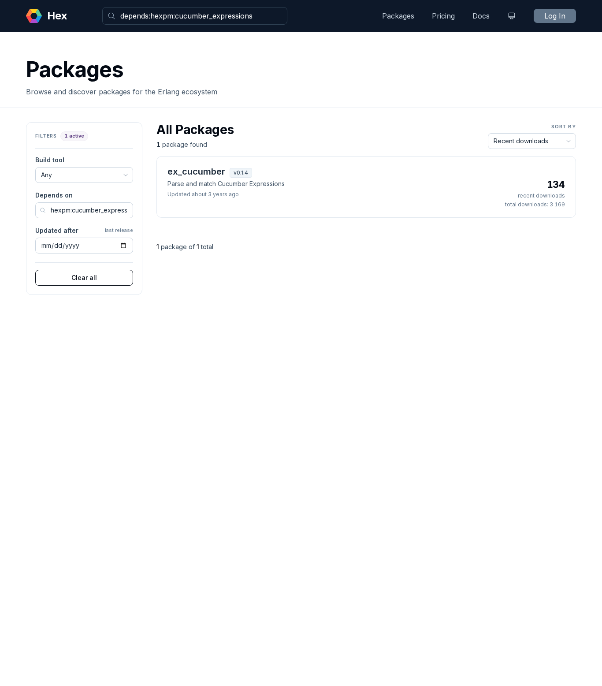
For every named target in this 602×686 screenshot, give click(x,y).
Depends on (54, 195)
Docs (481, 15)
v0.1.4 (241, 172)
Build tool (49, 160)
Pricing (443, 15)
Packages (398, 15)
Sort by (563, 126)
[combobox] (194, 16)
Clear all (84, 277)
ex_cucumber (196, 171)
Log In (554, 15)
